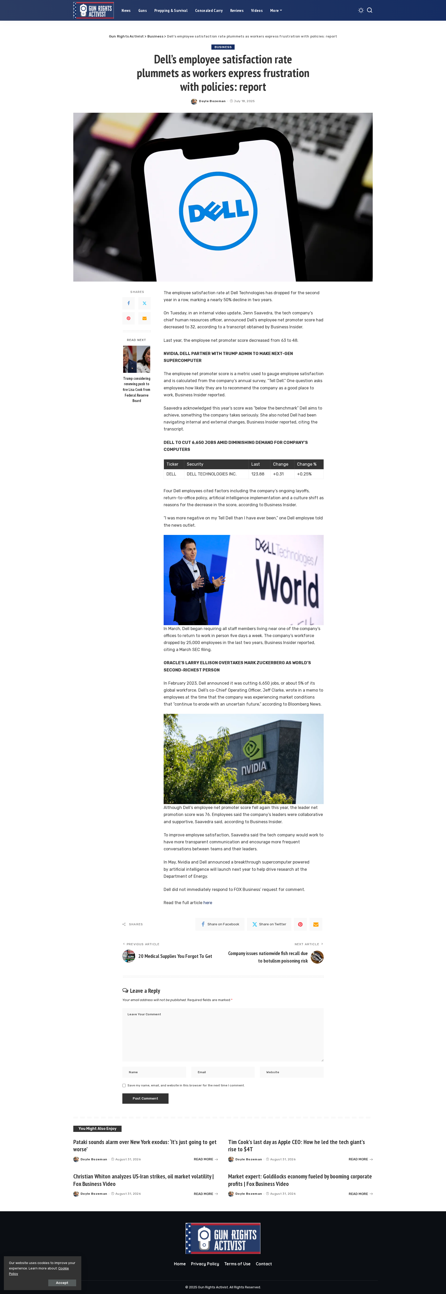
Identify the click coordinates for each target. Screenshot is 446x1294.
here (207, 902)
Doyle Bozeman (212, 101)
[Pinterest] (128, 318)
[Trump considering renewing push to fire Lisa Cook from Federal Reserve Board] (136, 359)
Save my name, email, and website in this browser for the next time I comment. (186, 1085)
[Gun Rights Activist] (93, 10)
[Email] (144, 318)
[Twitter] (144, 303)
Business (223, 47)
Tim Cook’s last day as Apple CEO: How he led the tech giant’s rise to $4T (296, 1145)
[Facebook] (128, 303)
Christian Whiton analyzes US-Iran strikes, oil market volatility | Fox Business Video (143, 1179)
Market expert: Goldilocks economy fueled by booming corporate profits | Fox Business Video (300, 1179)
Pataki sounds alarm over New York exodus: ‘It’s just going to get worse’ (145, 1145)
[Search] (370, 10)
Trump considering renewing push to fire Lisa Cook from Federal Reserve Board (136, 389)
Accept (62, 1283)
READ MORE (203, 1159)
